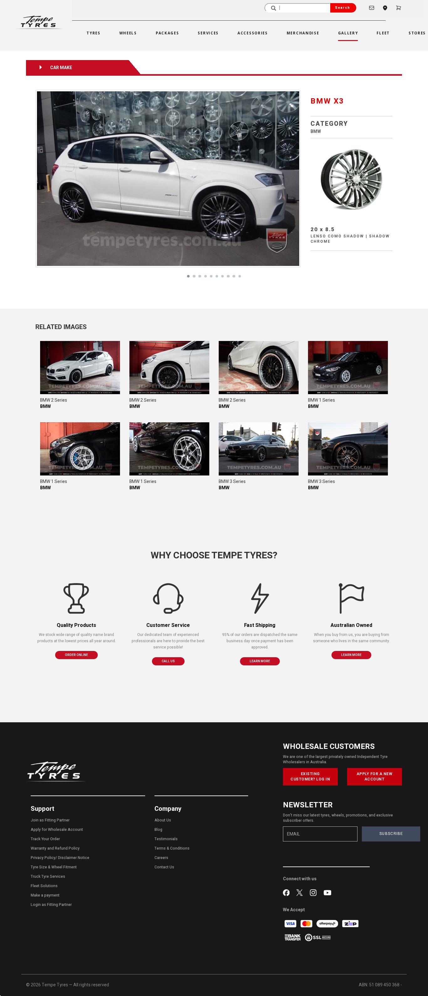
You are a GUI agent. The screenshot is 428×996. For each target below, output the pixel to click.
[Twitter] (300, 892)
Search (342, 7)
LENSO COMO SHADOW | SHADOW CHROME (350, 238)
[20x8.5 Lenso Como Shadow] (352, 178)
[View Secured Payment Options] (317, 937)
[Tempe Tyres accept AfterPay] (328, 923)
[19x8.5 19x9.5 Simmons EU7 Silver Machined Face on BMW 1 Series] (348, 367)
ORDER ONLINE (76, 655)
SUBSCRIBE (391, 833)
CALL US (168, 661)
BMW (316, 131)
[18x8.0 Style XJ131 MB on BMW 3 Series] (259, 448)
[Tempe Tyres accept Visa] (291, 923)
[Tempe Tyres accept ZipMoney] (350, 923)
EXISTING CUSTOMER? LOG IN (310, 776)
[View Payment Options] (293, 937)
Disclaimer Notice (73, 858)
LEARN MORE (260, 661)
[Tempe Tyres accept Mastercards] (307, 923)
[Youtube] (327, 892)
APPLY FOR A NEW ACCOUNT (375, 776)
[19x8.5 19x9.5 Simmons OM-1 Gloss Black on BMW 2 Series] (80, 367)
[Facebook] (287, 892)
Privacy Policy (43, 858)
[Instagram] (314, 892)
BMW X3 (327, 101)
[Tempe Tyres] (39, 22)
